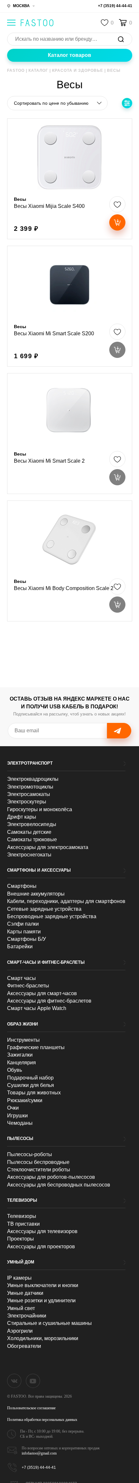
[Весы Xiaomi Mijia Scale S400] (69, 179)
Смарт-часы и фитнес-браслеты (46, 962)
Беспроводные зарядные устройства (51, 916)
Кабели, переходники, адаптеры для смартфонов (66, 901)
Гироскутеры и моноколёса (39, 809)
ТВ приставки (23, 1224)
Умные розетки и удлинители (41, 1300)
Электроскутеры (26, 801)
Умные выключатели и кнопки (42, 1285)
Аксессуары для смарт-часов (42, 993)
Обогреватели (24, 1346)
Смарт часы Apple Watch (36, 1008)
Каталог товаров (69, 55)
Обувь (14, 1070)
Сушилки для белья (30, 1085)
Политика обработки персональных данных (42, 1419)
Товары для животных (34, 1092)
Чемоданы (20, 1123)
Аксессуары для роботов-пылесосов (51, 1177)
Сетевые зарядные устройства (44, 909)
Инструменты (23, 1040)
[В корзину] (117, 222)
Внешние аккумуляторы (36, 894)
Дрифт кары (21, 817)
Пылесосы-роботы (29, 1154)
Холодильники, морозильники (42, 1338)
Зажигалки (20, 1055)
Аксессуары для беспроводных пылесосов (58, 1184)
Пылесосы (20, 1138)
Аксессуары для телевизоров (42, 1231)
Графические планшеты (36, 1047)
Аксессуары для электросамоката (47, 847)
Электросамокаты (28, 794)
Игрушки (17, 1115)
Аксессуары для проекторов (41, 1246)
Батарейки (20, 946)
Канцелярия (21, 1062)
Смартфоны (22, 886)
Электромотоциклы (30, 787)
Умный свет (21, 1308)
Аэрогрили (20, 1331)
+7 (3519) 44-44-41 (115, 6)
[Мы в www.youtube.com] (33, 1381)
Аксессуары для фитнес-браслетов (49, 1001)
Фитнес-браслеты (28, 985)
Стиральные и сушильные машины (49, 1323)
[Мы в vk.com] (14, 1381)
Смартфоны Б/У (26, 939)
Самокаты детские (29, 832)
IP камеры (19, 1278)
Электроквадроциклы (33, 779)
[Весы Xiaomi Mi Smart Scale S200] (69, 306)
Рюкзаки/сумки (24, 1100)
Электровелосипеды (31, 824)
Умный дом (20, 1262)
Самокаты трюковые (32, 839)
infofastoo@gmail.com (39, 1453)
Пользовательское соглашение (31, 1408)
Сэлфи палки (23, 924)
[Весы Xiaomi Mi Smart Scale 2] (69, 433)
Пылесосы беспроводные (38, 1162)
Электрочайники (26, 1315)
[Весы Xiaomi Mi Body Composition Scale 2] (69, 561)
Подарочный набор (30, 1077)
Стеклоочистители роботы (38, 1169)
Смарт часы (21, 978)
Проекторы (20, 1238)
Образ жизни (22, 1024)
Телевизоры (22, 1200)
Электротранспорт (30, 763)
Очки (13, 1108)
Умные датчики (25, 1293)
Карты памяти (24, 931)
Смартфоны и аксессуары (39, 870)
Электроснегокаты (29, 854)
